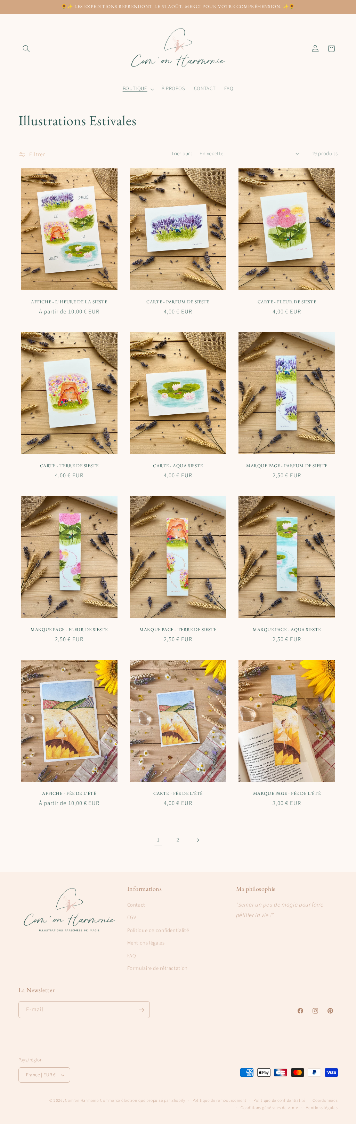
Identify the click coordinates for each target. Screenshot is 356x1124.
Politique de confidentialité (158, 930)
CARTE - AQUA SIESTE (178, 466)
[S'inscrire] (141, 1009)
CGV (131, 917)
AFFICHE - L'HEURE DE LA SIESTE (69, 302)
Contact (136, 905)
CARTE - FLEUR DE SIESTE (287, 302)
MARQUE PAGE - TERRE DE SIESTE (177, 629)
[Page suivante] (198, 840)
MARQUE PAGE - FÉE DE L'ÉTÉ (287, 793)
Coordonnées (325, 1100)
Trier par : (182, 153)
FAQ (131, 955)
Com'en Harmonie (82, 1100)
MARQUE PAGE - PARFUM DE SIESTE (286, 466)
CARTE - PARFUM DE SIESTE (177, 302)
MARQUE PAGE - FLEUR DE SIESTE (69, 629)
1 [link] (158, 840)
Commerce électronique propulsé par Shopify (142, 1100)
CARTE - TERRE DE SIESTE (69, 466)
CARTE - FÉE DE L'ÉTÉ (178, 793)
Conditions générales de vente (269, 1108)
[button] (26, 49)
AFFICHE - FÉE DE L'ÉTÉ (69, 793)
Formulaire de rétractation (157, 968)
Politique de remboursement (219, 1100)
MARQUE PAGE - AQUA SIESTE (287, 629)
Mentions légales (146, 943)
